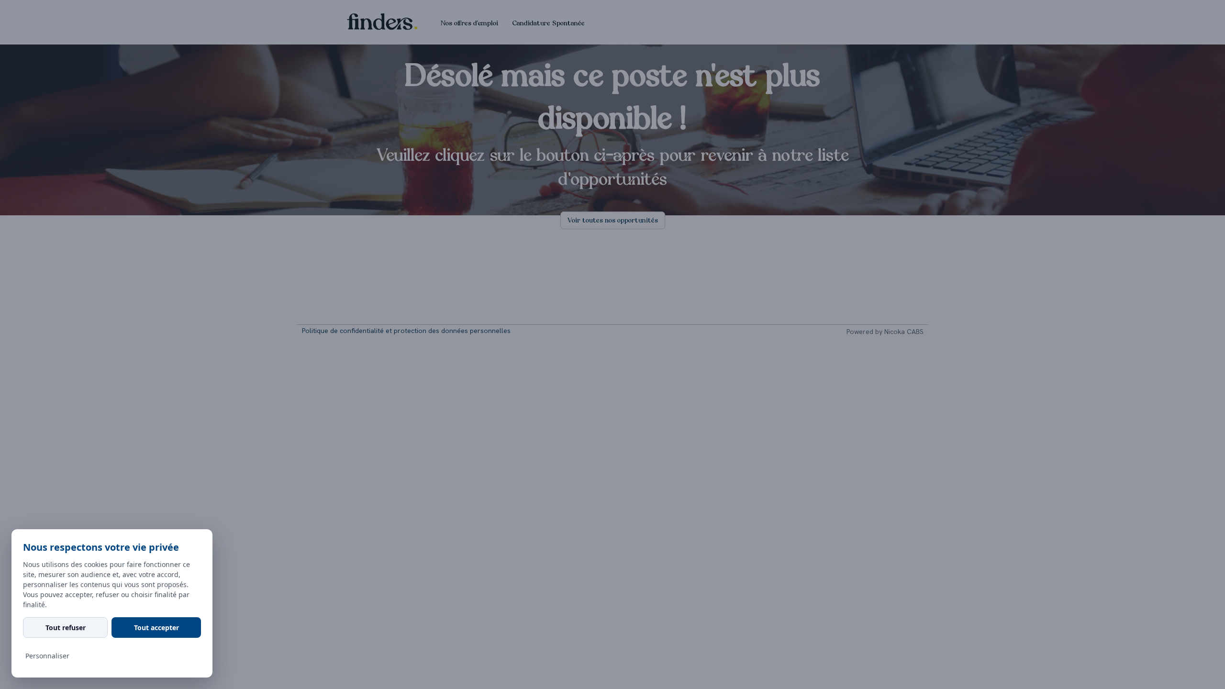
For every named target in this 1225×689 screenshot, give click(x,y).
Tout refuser (65, 627)
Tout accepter (156, 627)
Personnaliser (47, 655)
